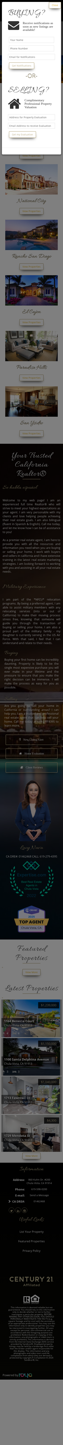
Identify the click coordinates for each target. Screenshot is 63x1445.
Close (55, 5)
